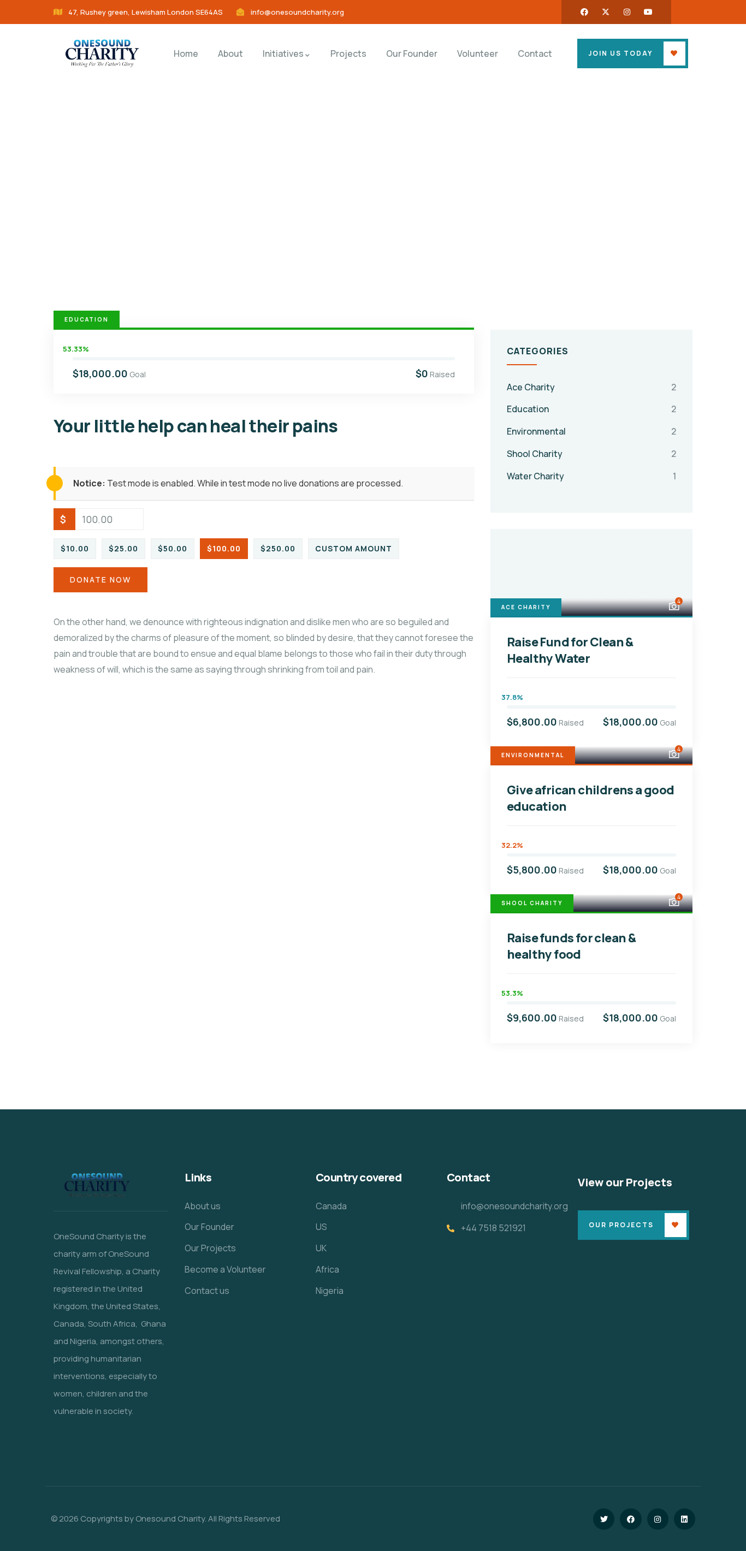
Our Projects (621, 1224)
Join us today (620, 53)
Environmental (536, 431)
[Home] (100, 53)
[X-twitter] (605, 12)
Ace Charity (531, 387)
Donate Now (100, 579)
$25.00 (123, 548)
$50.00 (172, 548)
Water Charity (535, 476)
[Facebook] (584, 12)
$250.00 (277, 548)
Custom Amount (353, 548)
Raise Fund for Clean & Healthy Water (570, 650)
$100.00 (224, 548)
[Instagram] (627, 12)
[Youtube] (648, 12)
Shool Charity (535, 454)
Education (86, 319)
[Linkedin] (684, 1519)
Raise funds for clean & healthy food (571, 946)
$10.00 (75, 548)
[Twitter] (603, 1519)
